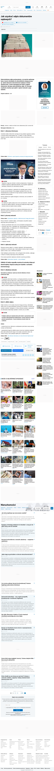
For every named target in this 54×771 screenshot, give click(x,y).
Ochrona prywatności (8, 768)
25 (41, 232)
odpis (17, 341)
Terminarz (42, 230)
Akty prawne (20, 753)
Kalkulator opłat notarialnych (43, 194)
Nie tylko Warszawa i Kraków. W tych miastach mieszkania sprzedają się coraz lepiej (45, 168)
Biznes (14, 10)
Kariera (32, 768)
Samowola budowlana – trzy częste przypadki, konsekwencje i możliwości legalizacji (44, 165)
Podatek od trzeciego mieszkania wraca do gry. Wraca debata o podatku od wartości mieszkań (44, 183)
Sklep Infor (20, 747)
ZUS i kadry (3, 745)
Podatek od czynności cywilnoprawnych (42, 222)
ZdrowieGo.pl (46, 755)
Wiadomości (3, 507)
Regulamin (28, 768)
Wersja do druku (7, 346)
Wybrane (49, 147)
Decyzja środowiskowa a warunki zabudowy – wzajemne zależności (44, 156)
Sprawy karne (20, 742)
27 (44, 232)
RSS (35, 768)
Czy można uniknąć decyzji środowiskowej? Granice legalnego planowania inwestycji (44, 162)
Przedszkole (12, 755)
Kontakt (38, 768)
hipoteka (28, 341)
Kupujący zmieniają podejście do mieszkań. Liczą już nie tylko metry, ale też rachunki (44, 153)
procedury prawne (22, 341)
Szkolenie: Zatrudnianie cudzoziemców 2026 (45, 102)
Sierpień (48, 230)
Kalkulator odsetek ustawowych (44, 197)
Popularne (40, 147)
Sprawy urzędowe (21, 745)
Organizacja (3, 755)
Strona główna (3, 13)
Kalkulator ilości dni (42, 199)
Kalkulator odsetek (30, 759)
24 (39, 232)
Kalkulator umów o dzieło (43, 193)
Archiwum (46, 756)
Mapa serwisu (47, 768)
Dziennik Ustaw (20, 755)
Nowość (45, 98)
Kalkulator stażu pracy (30, 760)
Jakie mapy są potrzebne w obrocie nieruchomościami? (44, 159)
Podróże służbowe (39, 759)
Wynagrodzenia (12, 742)
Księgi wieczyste (41, 206)
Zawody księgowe (4, 746)
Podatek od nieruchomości (43, 204)
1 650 (22, 693)
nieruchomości (4, 341)
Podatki (2, 741)
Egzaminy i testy (12, 759)
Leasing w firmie (29, 746)
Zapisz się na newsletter (30, 346)
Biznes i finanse (29, 741)
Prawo (25, 10)
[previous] (11, 693)
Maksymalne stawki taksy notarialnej (43, 219)
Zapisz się (18, 710)
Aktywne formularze (45, 201)
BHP (10, 746)
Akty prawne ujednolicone (22, 761)
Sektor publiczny (20, 10)
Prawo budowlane (41, 203)
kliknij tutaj (23, 715)
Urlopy (11, 745)
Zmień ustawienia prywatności (19, 768)
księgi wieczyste (11, 341)
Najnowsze (45, 147)
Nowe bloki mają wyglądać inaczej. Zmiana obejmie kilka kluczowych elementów (44, 174)
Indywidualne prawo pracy (14, 741)
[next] (25, 693)
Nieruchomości (39, 10)
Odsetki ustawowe (39, 760)
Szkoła (11, 756)
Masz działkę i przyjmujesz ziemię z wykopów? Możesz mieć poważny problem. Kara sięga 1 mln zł (44, 180)
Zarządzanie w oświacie (14, 760)
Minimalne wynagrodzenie (40, 756)
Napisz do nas (19, 346)
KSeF (48, 10)
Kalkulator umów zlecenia (43, 191)
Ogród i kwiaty (46, 746)
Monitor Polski (20, 756)
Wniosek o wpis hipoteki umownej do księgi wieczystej (20, 156)
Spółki (28, 742)
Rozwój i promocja (4, 759)
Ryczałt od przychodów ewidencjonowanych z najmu (43, 215)
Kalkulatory (42, 188)
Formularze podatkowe (48, 760)
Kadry (11, 10)
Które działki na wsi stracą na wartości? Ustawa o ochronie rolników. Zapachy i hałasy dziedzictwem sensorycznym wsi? (44, 177)
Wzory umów (46, 759)
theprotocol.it (46, 761)
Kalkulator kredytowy (42, 196)
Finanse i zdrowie (30, 747)
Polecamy (39, 345)
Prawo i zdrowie (21, 749)
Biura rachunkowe (39, 739)
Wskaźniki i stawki (39, 753)
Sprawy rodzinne (21, 741)
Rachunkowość (3, 742)
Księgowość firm (4, 739)
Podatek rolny (40, 224)
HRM (10, 747)
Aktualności (40, 271)
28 (46, 232)
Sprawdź (45, 107)
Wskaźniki (42, 211)
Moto (34, 10)
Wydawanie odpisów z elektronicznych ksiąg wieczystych (21, 218)
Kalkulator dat (29, 755)
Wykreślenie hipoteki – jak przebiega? (16, 259)
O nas (2, 768)
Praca (19, 746)
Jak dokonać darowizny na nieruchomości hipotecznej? (20, 335)
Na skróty (46, 753)
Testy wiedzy (12, 764)
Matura (11, 761)
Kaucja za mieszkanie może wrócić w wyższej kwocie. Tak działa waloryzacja (45, 171)
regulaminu (18, 707)
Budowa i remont (25, 507)
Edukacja (44, 10)
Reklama (42, 768)
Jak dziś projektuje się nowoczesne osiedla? (44, 150)
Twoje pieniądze (30, 10)
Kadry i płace (3, 760)
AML (36, 750)
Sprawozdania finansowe (40, 749)
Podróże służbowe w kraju (40, 755)
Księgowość (7, 10)
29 (48, 232)
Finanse (19, 507)
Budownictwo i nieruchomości (43, 209)
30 (50, 232)
